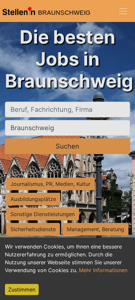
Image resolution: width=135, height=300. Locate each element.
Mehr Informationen (103, 270)
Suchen (67, 146)
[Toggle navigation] (123, 11)
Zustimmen (21, 289)
